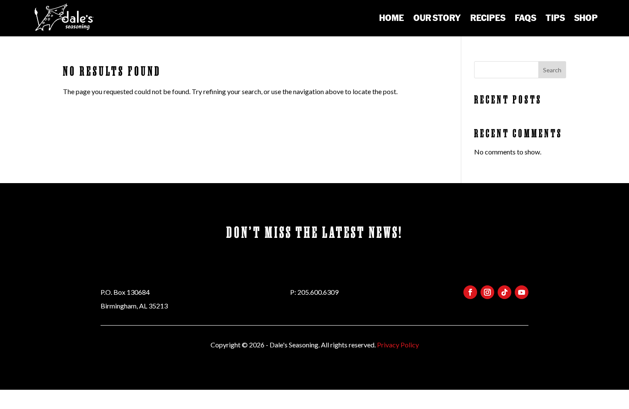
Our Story (437, 17)
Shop (586, 17)
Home (391, 17)
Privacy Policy (398, 345)
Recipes (487, 17)
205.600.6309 (317, 292)
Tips (555, 17)
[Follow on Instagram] (487, 292)
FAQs (525, 17)
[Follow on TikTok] (504, 292)
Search (552, 70)
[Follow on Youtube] (521, 292)
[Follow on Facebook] (470, 292)
